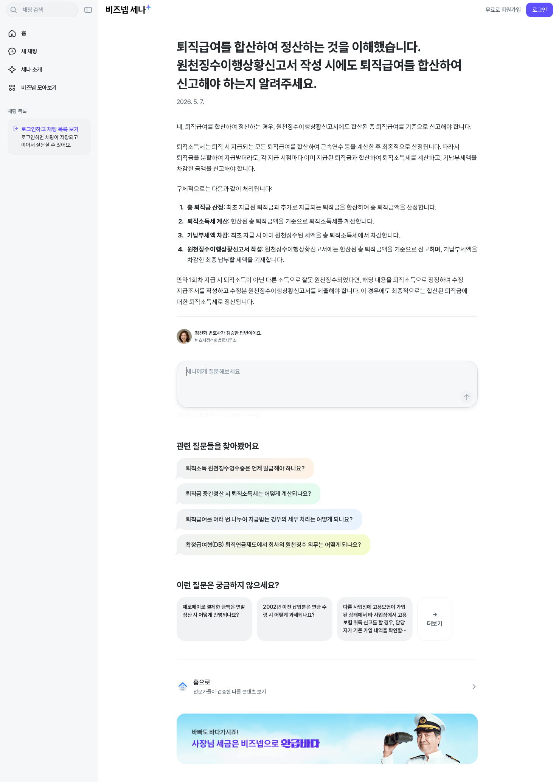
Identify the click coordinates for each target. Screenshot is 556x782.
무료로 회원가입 (503, 9)
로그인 (539, 9)
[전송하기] (466, 397)
